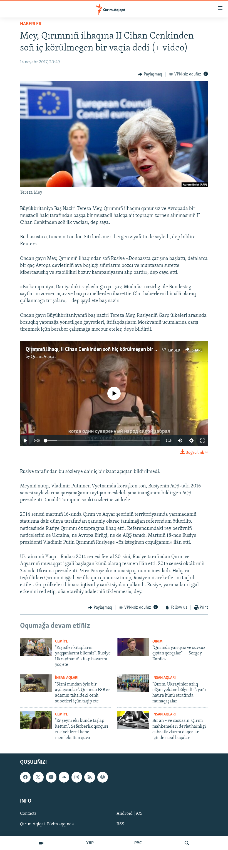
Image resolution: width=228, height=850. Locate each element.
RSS (120, 824)
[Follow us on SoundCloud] (64, 777)
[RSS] (89, 777)
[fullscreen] (202, 440)
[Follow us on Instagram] (76, 777)
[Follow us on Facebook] (25, 777)
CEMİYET (62, 641)
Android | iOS (130, 813)
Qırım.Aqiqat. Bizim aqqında (47, 824)
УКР (90, 843)
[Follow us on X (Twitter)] (38, 777)
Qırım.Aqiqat (43, 357)
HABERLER (30, 24)
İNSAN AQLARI (66, 678)
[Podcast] (102, 777)
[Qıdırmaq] (187, 843)
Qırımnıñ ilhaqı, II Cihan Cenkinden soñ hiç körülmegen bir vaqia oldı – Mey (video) (116, 349)
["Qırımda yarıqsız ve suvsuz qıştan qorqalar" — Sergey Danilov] (133, 647)
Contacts (28, 813)
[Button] (150, 74)
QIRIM (157, 641)
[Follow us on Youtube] (51, 777)
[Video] (41, 843)
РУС (138, 843)
